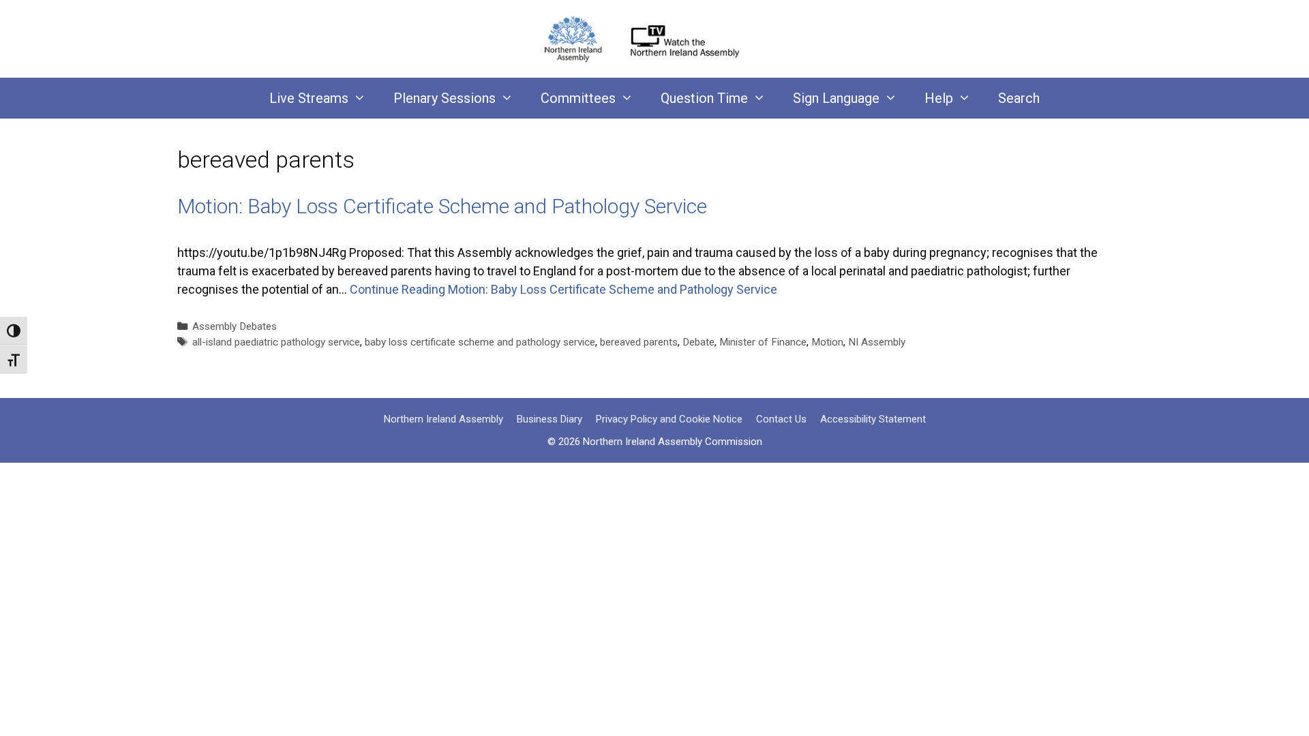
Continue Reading (563, 289)
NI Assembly (876, 342)
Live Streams (308, 98)
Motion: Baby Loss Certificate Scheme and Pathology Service (442, 206)
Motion (827, 342)
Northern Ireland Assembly (443, 419)
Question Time (704, 98)
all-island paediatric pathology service (276, 342)
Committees (578, 98)
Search (1019, 98)
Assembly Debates (234, 326)
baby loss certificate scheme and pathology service (480, 342)
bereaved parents (639, 342)
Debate (698, 342)
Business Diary (549, 419)
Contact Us (781, 419)
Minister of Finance (763, 342)
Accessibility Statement (873, 419)
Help (938, 98)
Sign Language (836, 98)
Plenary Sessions (444, 98)
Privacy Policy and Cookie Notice (669, 419)
